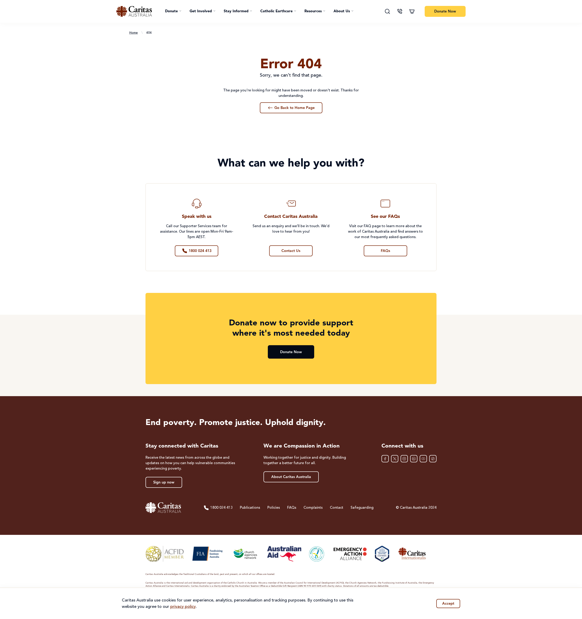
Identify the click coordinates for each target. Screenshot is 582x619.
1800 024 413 (221, 508)
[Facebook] (385, 458)
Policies (273, 508)
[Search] (387, 11)
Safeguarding (362, 508)
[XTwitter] (394, 458)
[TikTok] (432, 458)
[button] (173, 11)
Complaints (313, 508)
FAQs (291, 508)
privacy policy (183, 607)
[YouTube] (423, 458)
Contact (336, 508)
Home (133, 32)
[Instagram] (404, 458)
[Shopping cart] (411, 11)
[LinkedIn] (413, 458)
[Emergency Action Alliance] (350, 554)
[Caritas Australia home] (134, 11)
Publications (250, 508)
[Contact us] (399, 11)
